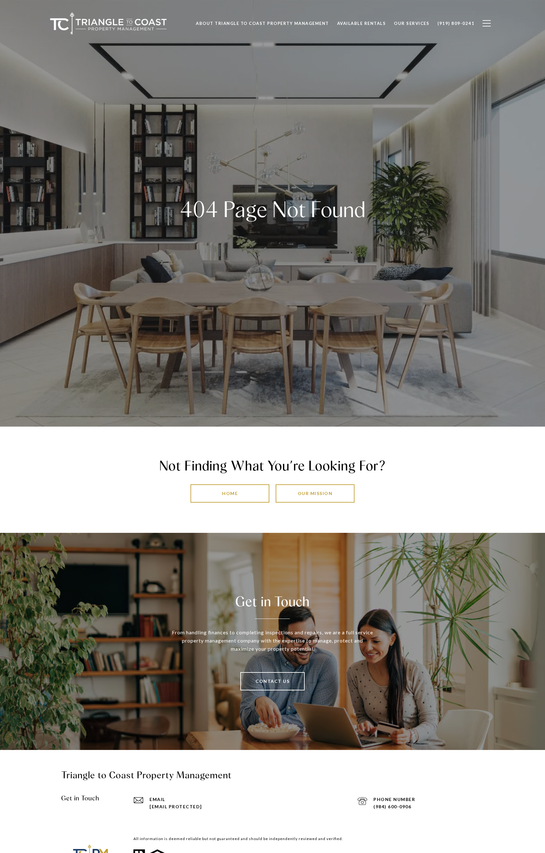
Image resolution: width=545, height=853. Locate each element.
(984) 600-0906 (392, 806)
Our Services (411, 23)
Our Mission (315, 493)
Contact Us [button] (272, 681)
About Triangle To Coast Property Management (262, 23)
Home (230, 493)
